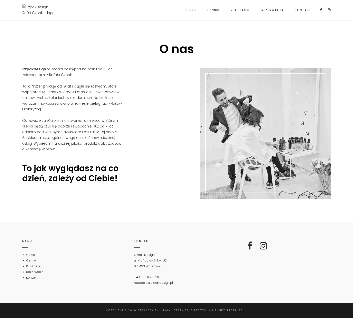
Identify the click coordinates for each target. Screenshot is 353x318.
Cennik (213, 10)
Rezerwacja (272, 10)
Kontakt (303, 10)
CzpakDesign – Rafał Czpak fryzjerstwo (172, 310)
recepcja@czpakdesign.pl (153, 282)
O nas (190, 10)
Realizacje (240, 10)
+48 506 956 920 (146, 277)
